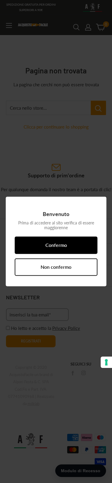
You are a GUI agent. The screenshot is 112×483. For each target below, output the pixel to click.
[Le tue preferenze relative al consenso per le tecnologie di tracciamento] (106, 362)
